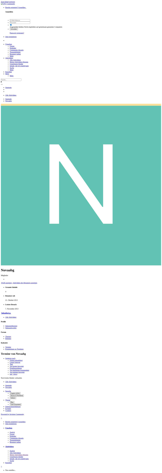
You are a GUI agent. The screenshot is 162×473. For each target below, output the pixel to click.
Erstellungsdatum (16, 368)
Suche (12, 68)
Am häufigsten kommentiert (19, 370)
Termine (8, 347)
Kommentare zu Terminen (14, 349)
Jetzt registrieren (11, 37)
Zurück (12, 432)
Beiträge (8, 338)
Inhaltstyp (6, 313)
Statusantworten (10, 328)
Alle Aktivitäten (15, 60)
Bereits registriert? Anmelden (15, 7)
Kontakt (8, 409)
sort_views (13, 374)
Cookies (8, 411)
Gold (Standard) (16, 404)
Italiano (13, 398)
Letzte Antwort (15, 362)
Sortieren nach (10, 358)
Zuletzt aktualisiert (16, 360)
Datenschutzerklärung (12, 407)
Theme (7, 400)
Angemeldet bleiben (17, 27)
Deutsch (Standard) (17, 395)
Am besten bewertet (17, 366)
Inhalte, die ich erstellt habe (19, 66)
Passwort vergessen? (17, 33)
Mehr (11, 56)
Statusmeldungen (11, 326)
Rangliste (8, 72)
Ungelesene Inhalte (16, 64)
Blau (12, 402)
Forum (12, 46)
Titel (11, 364)
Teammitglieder (15, 52)
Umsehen (8, 44)
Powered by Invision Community (12, 414)
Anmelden (14, 29)
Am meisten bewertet (17, 372)
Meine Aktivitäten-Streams (19, 62)
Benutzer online (15, 54)
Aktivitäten (9, 58)
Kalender (13, 48)
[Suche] (2, 84)
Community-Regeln (16, 50)
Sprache (8, 391)
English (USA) (15, 393)
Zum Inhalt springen (8, 2)
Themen (8, 337)
